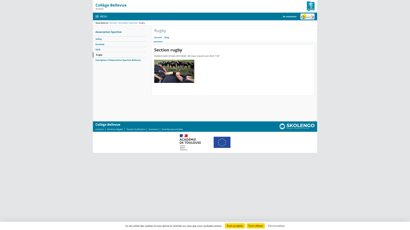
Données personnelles (172, 129)
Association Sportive (127, 22)
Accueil (113, 22)
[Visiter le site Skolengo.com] (297, 128)
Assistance (154, 129)
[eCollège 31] (307, 16)
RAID (98, 49)
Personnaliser (276, 226)
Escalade (99, 44)
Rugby (99, 54)
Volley (98, 39)
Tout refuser (255, 226)
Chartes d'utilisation (135, 129)
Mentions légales (115, 129)
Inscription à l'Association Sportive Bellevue (118, 60)
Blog (166, 37)
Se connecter (290, 16)
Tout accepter (235, 226)
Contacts (99, 129)
